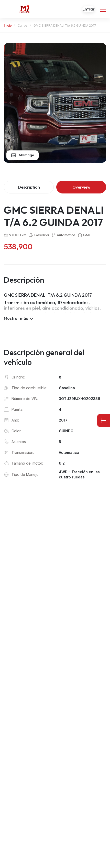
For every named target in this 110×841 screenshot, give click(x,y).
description (29, 187)
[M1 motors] (24, 9)
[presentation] (11, 102)
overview (81, 187)
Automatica (66, 235)
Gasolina (41, 235)
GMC (87, 235)
